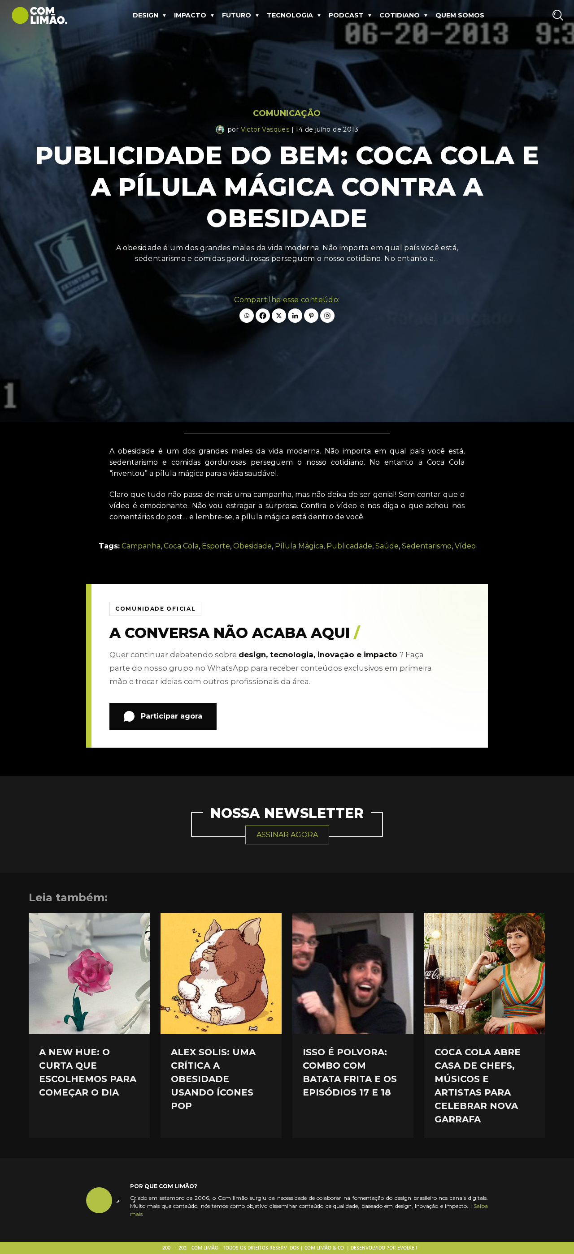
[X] (279, 315)
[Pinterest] (311, 315)
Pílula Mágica (299, 546)
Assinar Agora (287, 834)
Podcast (346, 15)
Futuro (236, 15)
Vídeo (465, 546)
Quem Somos (459, 15)
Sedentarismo (427, 546)
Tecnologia (290, 15)
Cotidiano (399, 15)
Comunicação (287, 113)
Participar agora (171, 716)
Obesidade (252, 546)
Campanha (141, 546)
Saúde (387, 546)
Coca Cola (181, 546)
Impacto (190, 15)
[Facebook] (263, 315)
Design (145, 15)
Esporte (216, 546)
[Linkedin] (295, 315)
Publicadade (349, 546)
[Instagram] (327, 315)
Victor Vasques (265, 129)
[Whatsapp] (246, 315)
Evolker (407, 1248)
